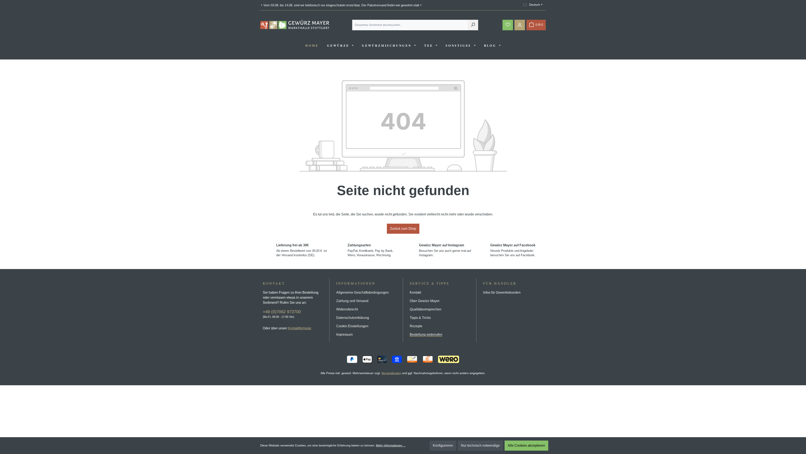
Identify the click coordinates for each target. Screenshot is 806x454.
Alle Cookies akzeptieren (526, 445)
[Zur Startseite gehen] (294, 24)
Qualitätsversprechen (425, 309)
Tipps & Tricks (420, 317)
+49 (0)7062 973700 (282, 311)
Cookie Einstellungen (352, 326)
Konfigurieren (443, 445)
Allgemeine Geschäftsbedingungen (362, 292)
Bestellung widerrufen (426, 334)
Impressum (344, 334)
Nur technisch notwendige (480, 445)
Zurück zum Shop (403, 228)
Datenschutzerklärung (352, 317)
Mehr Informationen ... (391, 445)
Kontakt (415, 292)
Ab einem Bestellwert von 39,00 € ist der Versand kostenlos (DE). (301, 250)
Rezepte (416, 326)
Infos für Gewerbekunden (502, 292)
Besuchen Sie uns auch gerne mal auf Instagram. (445, 250)
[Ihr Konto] (519, 25)
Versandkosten (391, 373)
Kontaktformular (299, 328)
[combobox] (410, 25)
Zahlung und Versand (352, 301)
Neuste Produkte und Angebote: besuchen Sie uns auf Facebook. (512, 250)
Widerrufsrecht (347, 309)
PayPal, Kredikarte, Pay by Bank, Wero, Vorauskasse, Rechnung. (370, 250)
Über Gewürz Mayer (425, 301)
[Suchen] (473, 25)
